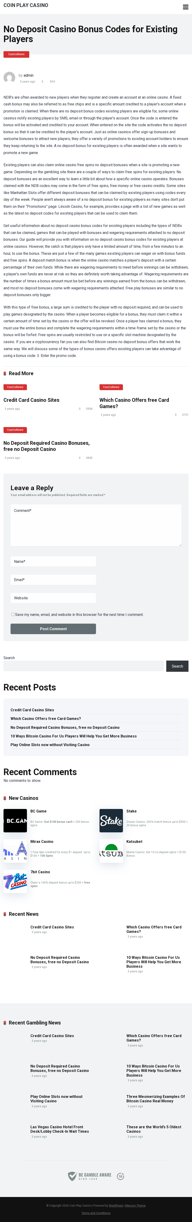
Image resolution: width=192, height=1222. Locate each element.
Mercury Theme (135, 1205)
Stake (131, 811)
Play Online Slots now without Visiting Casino (50, 745)
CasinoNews (16, 54)
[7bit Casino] (15, 892)
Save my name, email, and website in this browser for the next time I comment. (79, 614)
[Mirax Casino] (15, 861)
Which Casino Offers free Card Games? (46, 718)
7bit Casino (40, 872)
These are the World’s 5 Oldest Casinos (153, 1129)
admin (28, 75)
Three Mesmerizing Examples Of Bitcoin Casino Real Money (155, 1098)
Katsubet (134, 841)
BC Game (38, 811)
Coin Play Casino (26, 5)
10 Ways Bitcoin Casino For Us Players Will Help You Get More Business (74, 736)
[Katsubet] (111, 861)
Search (9, 658)
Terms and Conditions (96, 1213)
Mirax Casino (41, 841)
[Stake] (111, 831)
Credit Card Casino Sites (31, 400)
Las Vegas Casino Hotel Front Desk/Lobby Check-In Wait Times (59, 1129)
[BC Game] (15, 831)
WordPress (116, 1205)
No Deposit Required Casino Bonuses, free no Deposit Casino (47, 446)
